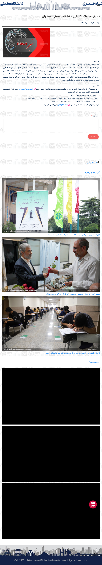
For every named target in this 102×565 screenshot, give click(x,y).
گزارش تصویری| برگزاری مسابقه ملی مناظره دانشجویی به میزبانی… (72, 235)
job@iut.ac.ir (63, 104)
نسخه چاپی (92, 162)
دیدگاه (96, 116)
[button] (98, 4)
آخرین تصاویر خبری (92, 172)
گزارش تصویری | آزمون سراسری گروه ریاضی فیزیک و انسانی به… (73, 353)
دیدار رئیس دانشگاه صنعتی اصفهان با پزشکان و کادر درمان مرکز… (73, 294)
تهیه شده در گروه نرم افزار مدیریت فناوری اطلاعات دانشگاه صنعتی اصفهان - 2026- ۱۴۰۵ (51, 560)
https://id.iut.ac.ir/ (26, 89)
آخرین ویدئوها (94, 362)
